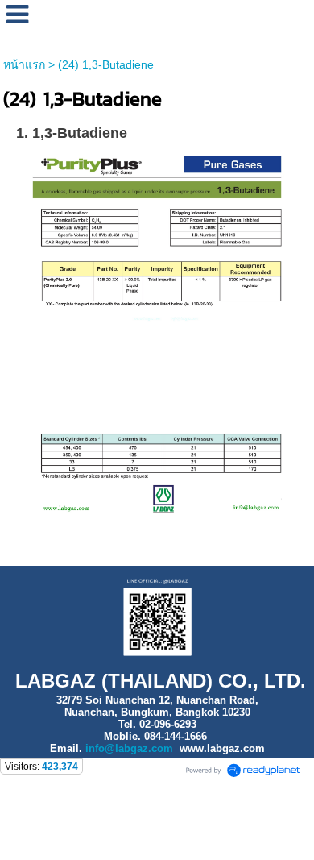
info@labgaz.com (129, 748)
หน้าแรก (24, 64)
